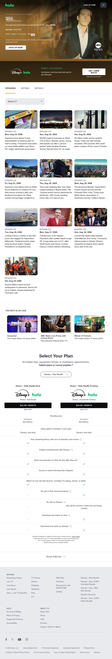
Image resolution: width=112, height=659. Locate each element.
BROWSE (10, 575)
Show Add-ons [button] (53, 557)
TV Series (22, 34)
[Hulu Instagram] (27, 639)
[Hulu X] (14, 639)
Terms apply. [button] (76, 536)
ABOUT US (44, 608)
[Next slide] (106, 322)
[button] (10, 87)
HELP (9, 608)
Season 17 (12, 101)
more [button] (53, 25)
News (14, 34)
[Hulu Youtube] (22, 639)
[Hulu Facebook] (8, 639)
